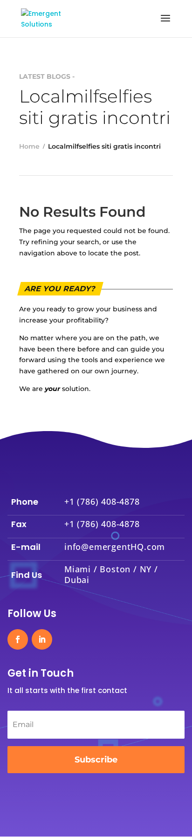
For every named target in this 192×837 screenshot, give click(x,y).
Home (29, 146)
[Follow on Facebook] (17, 639)
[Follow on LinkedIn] (42, 639)
